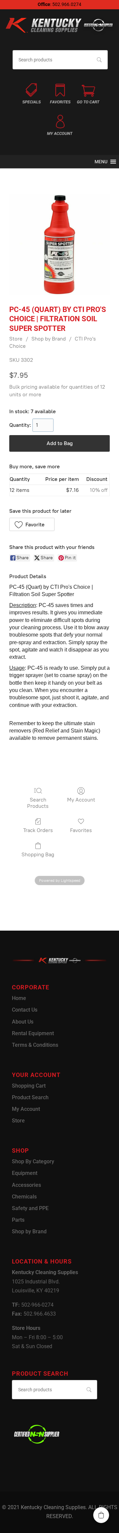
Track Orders (38, 830)
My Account (81, 800)
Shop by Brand (48, 339)
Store (15, 339)
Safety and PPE (30, 1208)
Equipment (24, 1173)
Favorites (81, 830)
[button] (101, 161)
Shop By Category (33, 1161)
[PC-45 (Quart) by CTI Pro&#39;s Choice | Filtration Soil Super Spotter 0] (59, 244)
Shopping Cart (29, 1086)
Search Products (38, 803)
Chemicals (24, 1196)
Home (19, 998)
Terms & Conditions (35, 1045)
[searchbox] (60, 60)
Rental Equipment (33, 1033)
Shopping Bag (37, 854)
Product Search (30, 1097)
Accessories (26, 1185)
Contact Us (24, 1010)
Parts (18, 1220)
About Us (22, 1022)
